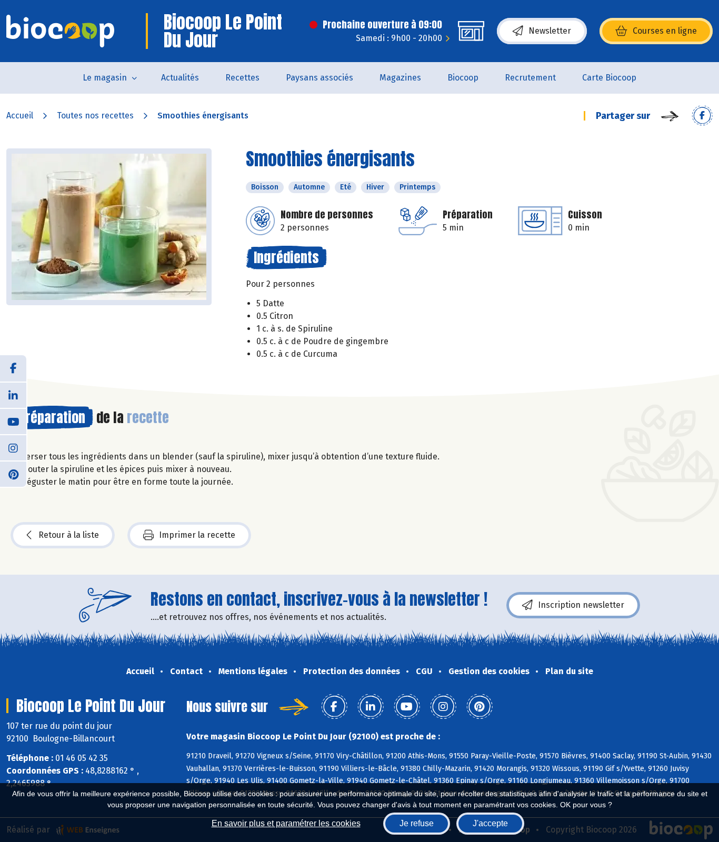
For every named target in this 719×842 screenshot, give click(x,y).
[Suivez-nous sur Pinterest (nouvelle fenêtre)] (13, 473)
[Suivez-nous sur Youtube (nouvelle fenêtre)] (13, 421)
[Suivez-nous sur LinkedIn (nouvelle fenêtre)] (13, 395)
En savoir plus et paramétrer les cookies (286, 823)
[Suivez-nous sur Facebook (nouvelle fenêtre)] (13, 368)
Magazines (400, 78)
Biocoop (462, 78)
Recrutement (530, 78)
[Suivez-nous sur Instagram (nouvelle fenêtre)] (13, 447)
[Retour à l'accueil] (60, 31)
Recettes (242, 78)
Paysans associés (319, 78)
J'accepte (490, 823)
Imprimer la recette (197, 535)
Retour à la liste (68, 535)
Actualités (180, 78)
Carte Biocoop (609, 78)
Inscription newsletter (581, 605)
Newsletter (549, 31)
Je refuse (417, 823)
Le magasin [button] (105, 78)
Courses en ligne (665, 31)
